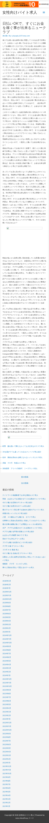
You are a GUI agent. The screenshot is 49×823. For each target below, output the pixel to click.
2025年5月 (6, 617)
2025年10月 (7, 599)
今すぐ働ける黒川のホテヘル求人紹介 (16, 506)
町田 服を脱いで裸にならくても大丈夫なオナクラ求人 (23, 446)
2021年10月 (6, 773)
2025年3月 (6, 624)
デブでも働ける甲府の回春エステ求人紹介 (18, 531)
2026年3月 (6, 581)
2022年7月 (6, 741)
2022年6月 (6, 744)
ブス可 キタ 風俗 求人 (10, 550)
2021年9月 (6, 777)
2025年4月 (6, 621)
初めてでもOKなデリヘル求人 (13, 539)
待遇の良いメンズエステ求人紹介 (14, 513)
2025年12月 (6, 592)
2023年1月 (6, 719)
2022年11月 (6, 726)
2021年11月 (6, 770)
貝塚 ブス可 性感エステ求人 (14, 463)
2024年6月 (6, 657)
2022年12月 (6, 723)
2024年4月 (6, 664)
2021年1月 (6, 806)
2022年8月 (6, 737)
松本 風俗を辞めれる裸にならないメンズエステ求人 (22, 457)
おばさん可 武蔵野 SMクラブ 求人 (15, 535)
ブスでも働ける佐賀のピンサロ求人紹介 (17, 542)
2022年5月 (6, 748)
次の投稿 (24, 483)
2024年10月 (7, 643)
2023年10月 (7, 686)
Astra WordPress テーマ (24, 818)
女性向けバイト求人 (19, 12)
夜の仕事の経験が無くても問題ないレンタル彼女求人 (22, 524)
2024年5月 (6, 661)
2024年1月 (6, 675)
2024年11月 (6, 639)
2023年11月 (6, 683)
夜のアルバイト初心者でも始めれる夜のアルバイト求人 (23, 510)
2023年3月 (6, 712)
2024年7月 (6, 653)
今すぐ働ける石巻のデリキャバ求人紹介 (17, 502)
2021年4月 (6, 795)
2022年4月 (6, 752)
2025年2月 (6, 628)
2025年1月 (6, 632)
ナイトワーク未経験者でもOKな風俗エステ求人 (20, 495)
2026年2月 (6, 585)
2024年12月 (7, 635)
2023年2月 (6, 715)
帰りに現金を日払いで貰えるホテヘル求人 (18, 567)
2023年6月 (6, 701)
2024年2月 (6, 672)
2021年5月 (6, 792)
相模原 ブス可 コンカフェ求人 (14, 564)
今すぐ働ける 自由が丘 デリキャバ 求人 (17, 553)
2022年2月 (6, 759)
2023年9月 (6, 690)
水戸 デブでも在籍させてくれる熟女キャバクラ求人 (22, 528)
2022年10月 (7, 730)
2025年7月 (6, 610)
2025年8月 (6, 606)
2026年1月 (6, 588)
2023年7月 (6, 697)
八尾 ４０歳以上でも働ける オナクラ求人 (19, 517)
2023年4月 (6, 708)
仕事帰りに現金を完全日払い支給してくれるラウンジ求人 (24, 521)
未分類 (4, 36)
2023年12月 (7, 679)
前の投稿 (24, 477)
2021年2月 (6, 803)
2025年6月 (6, 614)
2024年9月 (6, 646)
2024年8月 (6, 650)
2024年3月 (6, 668)
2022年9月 (6, 734)
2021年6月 (6, 788)
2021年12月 (6, 766)
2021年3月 (6, 799)
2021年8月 (6, 781)
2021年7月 (6, 784)
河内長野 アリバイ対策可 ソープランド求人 (19, 468)
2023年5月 (6, 704)
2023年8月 (6, 694)
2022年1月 (6, 763)
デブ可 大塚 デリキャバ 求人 (13, 546)
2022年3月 (6, 755)
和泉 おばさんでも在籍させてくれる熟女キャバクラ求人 (24, 499)
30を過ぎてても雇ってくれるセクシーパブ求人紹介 (21, 452)
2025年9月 (6, 603)
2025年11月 (6, 595)
